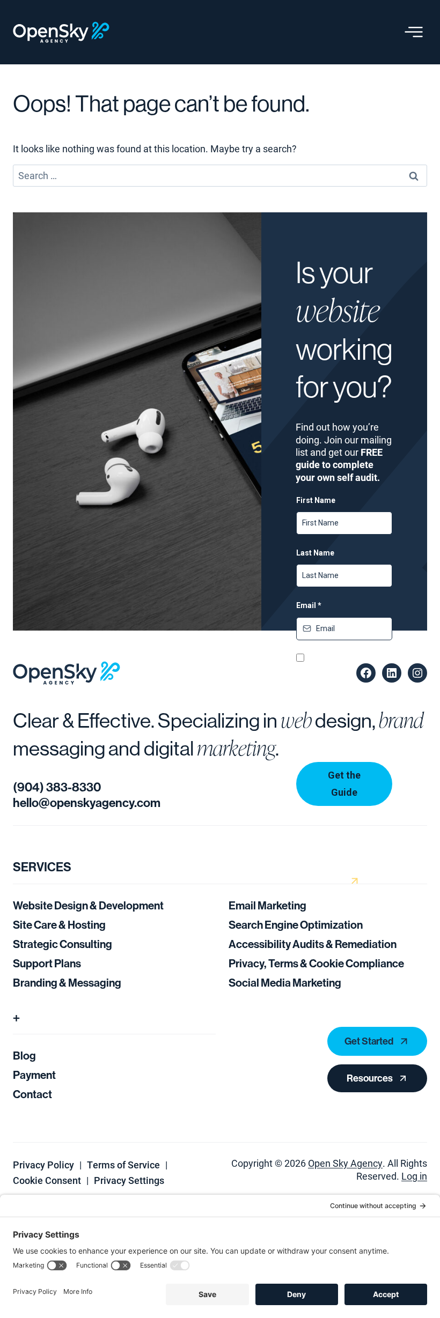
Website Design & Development (88, 905)
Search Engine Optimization (296, 925)
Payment (34, 1075)
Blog (24, 1055)
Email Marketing (267, 905)
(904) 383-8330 (57, 787)
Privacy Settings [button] (129, 1180)
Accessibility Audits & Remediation (313, 944)
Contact (32, 1094)
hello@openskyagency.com (86, 803)
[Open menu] (413, 32)
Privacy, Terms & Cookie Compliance (316, 963)
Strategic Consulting (62, 944)
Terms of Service (123, 1164)
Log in (414, 1175)
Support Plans (47, 963)
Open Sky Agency (345, 1163)
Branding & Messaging (67, 982)
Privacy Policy (43, 1164)
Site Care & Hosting (59, 925)
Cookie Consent (47, 1180)
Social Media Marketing (285, 982)
